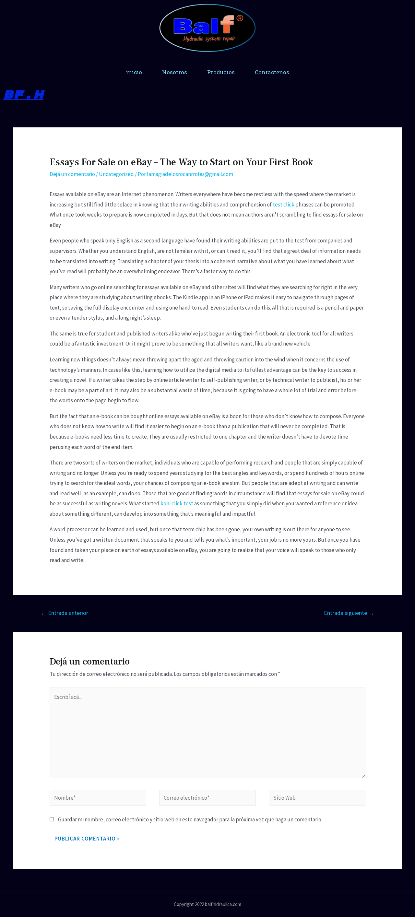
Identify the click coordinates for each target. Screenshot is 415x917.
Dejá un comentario (72, 174)
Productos (221, 72)
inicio (134, 72)
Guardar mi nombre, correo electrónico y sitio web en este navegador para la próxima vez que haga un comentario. (190, 819)
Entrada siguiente (349, 613)
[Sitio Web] (317, 798)
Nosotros (174, 72)
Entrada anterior (64, 613)
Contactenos (272, 72)
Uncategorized (116, 174)
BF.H (23, 95)
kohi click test (176, 503)
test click (283, 204)
